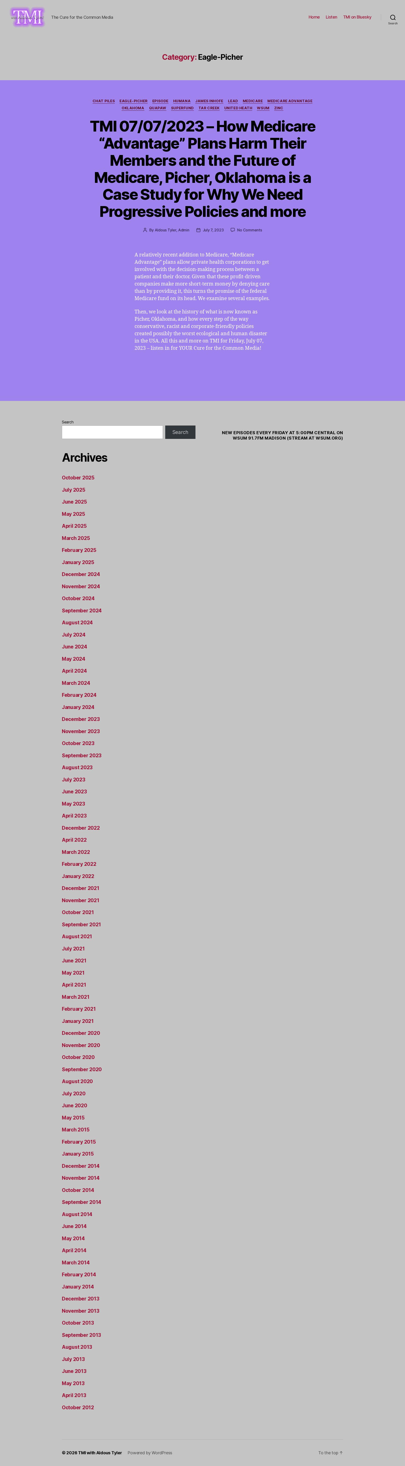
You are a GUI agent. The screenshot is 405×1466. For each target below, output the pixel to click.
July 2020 (74, 1094)
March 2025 (76, 538)
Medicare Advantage (289, 101)
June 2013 (74, 1371)
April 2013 (74, 1395)
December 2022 (81, 828)
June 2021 (74, 961)
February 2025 (79, 550)
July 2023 (73, 780)
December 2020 (81, 1033)
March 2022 (76, 852)
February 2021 (79, 1009)
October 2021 (78, 912)
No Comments (249, 230)
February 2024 (79, 695)
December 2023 (81, 719)
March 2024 (76, 683)
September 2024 (82, 611)
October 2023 (78, 743)
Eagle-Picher (134, 101)
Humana (182, 101)
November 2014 (81, 1178)
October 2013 (78, 1323)
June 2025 (74, 502)
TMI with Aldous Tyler (100, 1452)
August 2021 (77, 936)
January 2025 (78, 562)
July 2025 (73, 490)
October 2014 (78, 1190)
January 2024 (78, 707)
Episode (160, 101)
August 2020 (77, 1081)
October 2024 (78, 598)
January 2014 (78, 1287)
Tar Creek (209, 108)
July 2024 (74, 635)
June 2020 (74, 1105)
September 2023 (81, 755)
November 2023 (81, 731)
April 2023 (74, 816)
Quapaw (157, 108)
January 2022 (78, 876)
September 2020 (82, 1069)
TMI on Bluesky (357, 17)
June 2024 (74, 647)
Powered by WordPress (150, 1452)
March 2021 (75, 997)
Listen (331, 17)
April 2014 (74, 1250)
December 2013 (80, 1299)
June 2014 (74, 1226)
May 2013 (73, 1383)
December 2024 (81, 574)
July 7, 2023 (213, 230)
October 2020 (78, 1057)
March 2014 (76, 1263)
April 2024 (74, 671)
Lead (233, 101)
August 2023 (77, 767)
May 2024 (73, 659)
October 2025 (78, 478)
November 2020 (81, 1045)
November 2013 (80, 1311)
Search (67, 422)
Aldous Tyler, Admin (172, 230)
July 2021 (73, 949)
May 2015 (73, 1118)
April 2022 (74, 840)
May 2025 (73, 514)
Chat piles (104, 101)
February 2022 (79, 864)
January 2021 (78, 1021)
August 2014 (77, 1214)
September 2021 (81, 924)
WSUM (263, 108)
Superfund (182, 108)
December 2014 (81, 1166)
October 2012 (78, 1407)
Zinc (278, 108)
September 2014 (81, 1202)
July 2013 (73, 1359)
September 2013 (81, 1335)
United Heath (238, 108)
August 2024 (77, 623)
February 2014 (79, 1275)
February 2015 (79, 1142)
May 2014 (73, 1238)
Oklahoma (133, 108)
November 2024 (81, 586)
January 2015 (78, 1154)
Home (314, 17)
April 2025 (74, 526)
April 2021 (74, 985)
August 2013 (77, 1347)
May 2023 (73, 804)
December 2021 (80, 888)
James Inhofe (209, 101)
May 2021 (73, 973)
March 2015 (75, 1130)
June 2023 (74, 792)
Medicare (253, 101)
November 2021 (80, 900)
